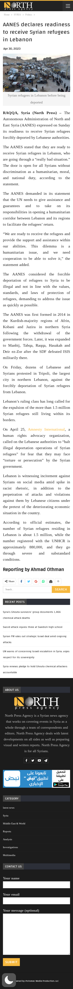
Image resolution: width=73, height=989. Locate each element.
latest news (8, 807)
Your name (11, 878)
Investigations (10, 847)
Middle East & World (14, 823)
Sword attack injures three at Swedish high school (32, 627)
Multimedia (9, 855)
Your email (11, 894)
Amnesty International (46, 429)
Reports (7, 831)
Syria (5, 815)
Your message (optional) (21, 910)
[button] (9, 980)
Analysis (7, 839)
